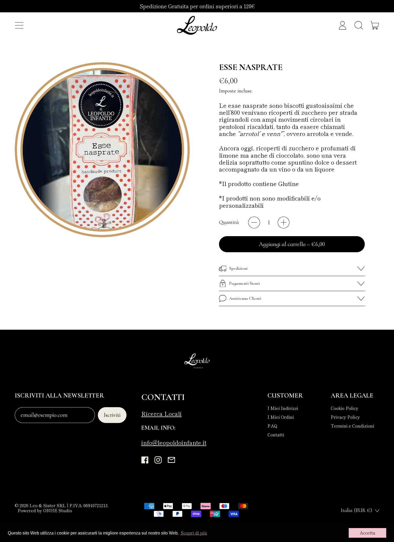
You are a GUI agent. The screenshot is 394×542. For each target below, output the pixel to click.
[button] (359, 25)
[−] (254, 222)
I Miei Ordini (280, 417)
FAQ (272, 425)
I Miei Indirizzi (282, 408)
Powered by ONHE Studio (45, 510)
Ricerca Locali (161, 413)
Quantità (229, 222)
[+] (283, 222)
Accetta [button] (367, 532)
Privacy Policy (345, 417)
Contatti (275, 434)
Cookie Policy (344, 408)
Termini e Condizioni (352, 425)
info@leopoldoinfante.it (173, 442)
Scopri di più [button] (194, 532)
